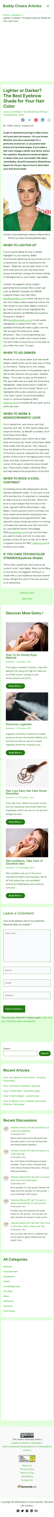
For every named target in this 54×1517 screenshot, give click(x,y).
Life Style (7, 1291)
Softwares (8, 1301)
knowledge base (11, 1286)
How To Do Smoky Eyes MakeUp (21, 656)
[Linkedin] (42, 120)
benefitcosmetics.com (14, 298)
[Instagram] (27, 1511)
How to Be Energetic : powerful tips (21, 1096)
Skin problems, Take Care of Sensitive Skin (24, 862)
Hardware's (9, 1276)
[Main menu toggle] (48, 6)
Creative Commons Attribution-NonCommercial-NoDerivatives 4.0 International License (27, 1447)
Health (6, 1281)
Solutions (10, 662)
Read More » (15, 686)
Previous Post (27, 593)
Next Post (27, 599)
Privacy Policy (27, 1469)
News (6, 1296)
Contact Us (27, 1480)
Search (6, 1048)
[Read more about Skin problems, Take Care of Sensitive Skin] (27, 842)
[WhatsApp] (49, 120)
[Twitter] (29, 120)
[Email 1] (36, 1511)
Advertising (27, 1476)
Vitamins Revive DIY (20, 1127)
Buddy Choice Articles (22, 6)
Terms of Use (27, 1472)
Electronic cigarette (19, 724)
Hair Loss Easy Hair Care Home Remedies (26, 792)
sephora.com (10, 402)
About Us (27, 1465)
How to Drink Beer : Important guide (21, 1091)
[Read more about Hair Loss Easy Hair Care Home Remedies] (27, 773)
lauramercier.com (17, 532)
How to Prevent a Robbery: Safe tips (21, 1086)
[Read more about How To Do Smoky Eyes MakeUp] (27, 636)
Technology (9, 1311)
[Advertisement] (27, 51)
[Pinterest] (36, 120)
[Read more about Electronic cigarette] (27, 706)
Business (7, 1266)
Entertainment (10, 1271)
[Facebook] (22, 120)
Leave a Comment (12, 111)
